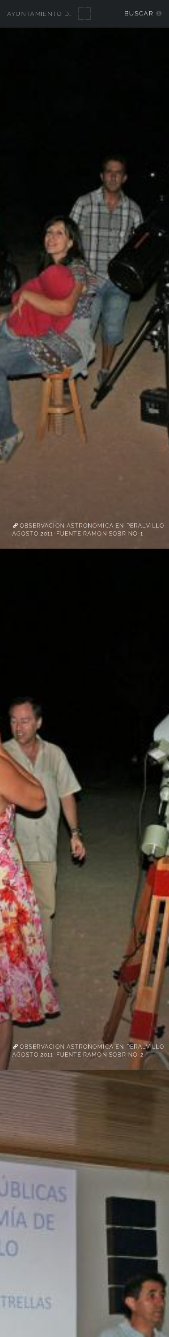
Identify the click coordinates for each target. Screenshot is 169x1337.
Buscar (138, 13)
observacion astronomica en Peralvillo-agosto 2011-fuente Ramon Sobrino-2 (90, 1050)
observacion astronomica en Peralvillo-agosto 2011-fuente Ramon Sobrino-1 (90, 529)
